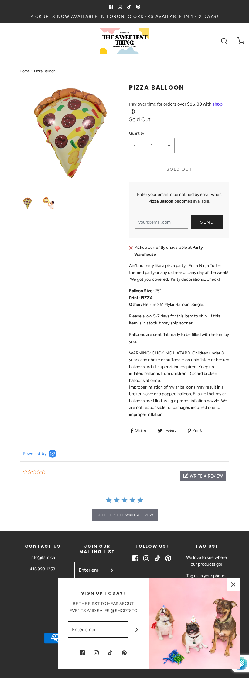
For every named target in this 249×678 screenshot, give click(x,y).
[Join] (111, 570)
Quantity (136, 133)
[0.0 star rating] (56, 472)
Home (25, 71)
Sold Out (179, 169)
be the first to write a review (124, 515)
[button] (27, 203)
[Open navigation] (8, 41)
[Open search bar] (224, 41)
